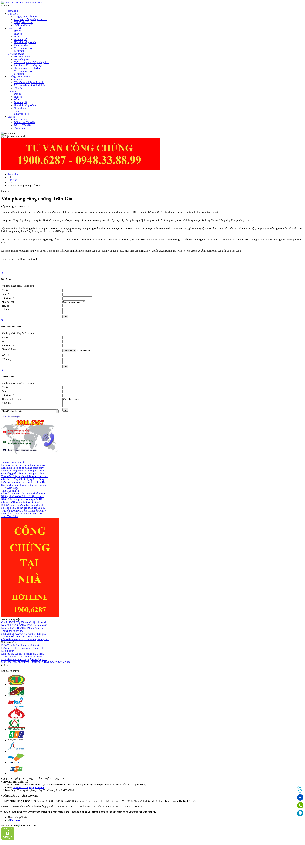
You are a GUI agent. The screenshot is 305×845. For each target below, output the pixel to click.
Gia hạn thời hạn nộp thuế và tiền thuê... (21, 502)
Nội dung (6, 309)
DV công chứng (22, 56)
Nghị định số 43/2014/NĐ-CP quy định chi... (24, 633)
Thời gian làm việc (23, 25)
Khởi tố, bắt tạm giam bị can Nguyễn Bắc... (23, 499)
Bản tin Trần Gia (22, 125)
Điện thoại (8, 298)
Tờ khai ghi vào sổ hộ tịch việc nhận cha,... (22, 656)
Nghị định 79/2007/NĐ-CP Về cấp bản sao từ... (25, 625)
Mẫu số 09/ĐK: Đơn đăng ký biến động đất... (24, 659)
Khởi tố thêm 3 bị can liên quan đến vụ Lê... (23, 507)
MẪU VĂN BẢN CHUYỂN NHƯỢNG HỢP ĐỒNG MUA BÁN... (36, 662)
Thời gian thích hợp (11, 399)
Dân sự (17, 31)
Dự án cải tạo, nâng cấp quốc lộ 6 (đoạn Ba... (24, 482)
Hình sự (18, 33)
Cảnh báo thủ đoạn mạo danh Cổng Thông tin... (25, 639)
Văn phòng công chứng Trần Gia (30, 19)
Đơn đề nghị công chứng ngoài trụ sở (20, 645)
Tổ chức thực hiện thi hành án (29, 82)
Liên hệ (11, 116)
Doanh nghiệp (21, 39)
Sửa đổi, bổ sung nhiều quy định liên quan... (23, 485)
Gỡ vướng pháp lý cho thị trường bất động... (23, 473)
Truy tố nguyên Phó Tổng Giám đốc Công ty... (24, 510)
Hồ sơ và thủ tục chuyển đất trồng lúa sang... (23, 465)
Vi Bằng (18, 79)
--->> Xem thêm (9, 487)
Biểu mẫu (19, 51)
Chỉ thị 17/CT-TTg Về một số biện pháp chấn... (25, 622)
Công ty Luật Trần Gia (25, 16)
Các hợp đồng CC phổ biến (28, 68)
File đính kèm (9, 349)
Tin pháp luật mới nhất (12, 462)
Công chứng (20, 108)
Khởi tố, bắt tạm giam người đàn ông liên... (22, 513)
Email (6, 294)
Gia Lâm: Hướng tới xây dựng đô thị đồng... (23, 479)
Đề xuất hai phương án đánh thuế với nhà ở (23, 493)
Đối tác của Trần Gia (24, 122)
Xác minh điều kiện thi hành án (29, 85)
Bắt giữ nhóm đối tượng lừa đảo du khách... (23, 505)
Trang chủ (13, 11)
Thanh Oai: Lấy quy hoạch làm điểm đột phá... (24, 476)
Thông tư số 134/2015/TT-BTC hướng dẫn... (24, 636)
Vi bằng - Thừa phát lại (19, 76)
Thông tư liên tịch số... (12, 631)
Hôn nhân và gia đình (25, 42)
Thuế (16, 111)
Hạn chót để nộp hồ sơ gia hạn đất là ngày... (23, 467)
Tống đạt (18, 88)
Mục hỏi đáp (8, 301)
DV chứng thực (22, 59)
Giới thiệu (13, 13)
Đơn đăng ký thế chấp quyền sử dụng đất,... (23, 648)
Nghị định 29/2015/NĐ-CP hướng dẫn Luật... (24, 628)
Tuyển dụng (20, 128)
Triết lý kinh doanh (23, 22)
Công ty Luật (14, 28)
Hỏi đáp (12, 91)
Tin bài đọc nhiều (10, 490)
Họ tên (6, 290)
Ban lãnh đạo (20, 119)
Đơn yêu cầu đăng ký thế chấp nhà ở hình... (23, 653)
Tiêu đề (5, 305)
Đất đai (17, 36)
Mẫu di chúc (7, 651)
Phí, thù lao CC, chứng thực (28, 65)
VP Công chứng (16, 53)
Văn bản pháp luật (23, 48)
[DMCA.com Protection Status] (7, 839)
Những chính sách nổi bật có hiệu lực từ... (22, 496)
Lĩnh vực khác (21, 45)
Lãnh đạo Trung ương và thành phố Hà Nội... (24, 470)
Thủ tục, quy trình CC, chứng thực (31, 62)
